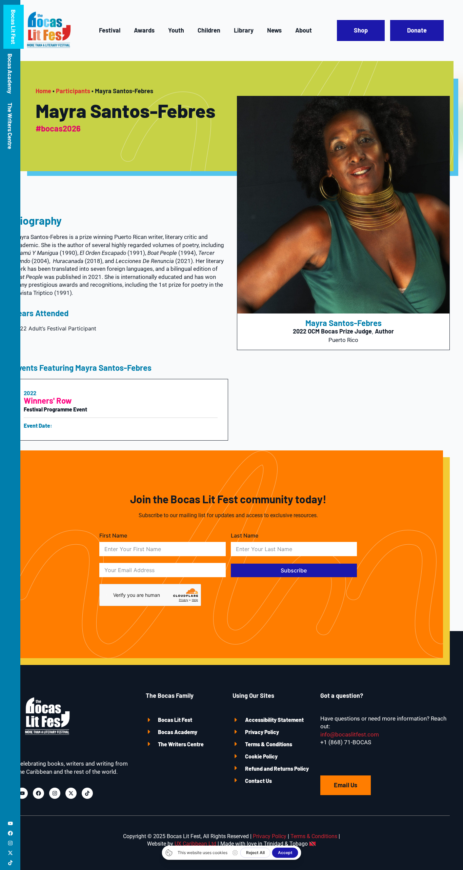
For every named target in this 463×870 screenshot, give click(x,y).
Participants (73, 91)
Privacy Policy (262, 732)
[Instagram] (10, 843)
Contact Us (258, 780)
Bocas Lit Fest (175, 719)
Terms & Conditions (268, 744)
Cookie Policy (261, 756)
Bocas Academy (10, 74)
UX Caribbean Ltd (195, 844)
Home (43, 91)
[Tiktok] (10, 862)
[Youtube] (10, 823)
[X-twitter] (10, 852)
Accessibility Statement (274, 719)
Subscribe (294, 570)
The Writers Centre (10, 126)
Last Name (244, 535)
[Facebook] (10, 833)
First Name (113, 535)
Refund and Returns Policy (277, 768)
